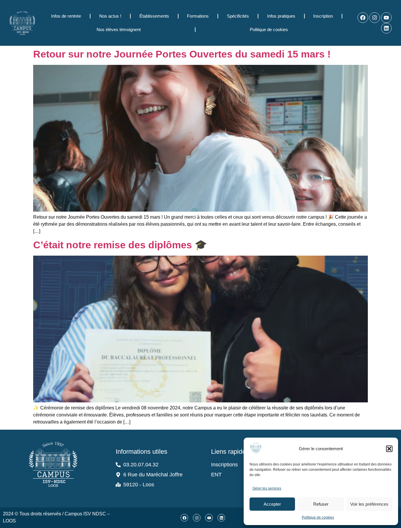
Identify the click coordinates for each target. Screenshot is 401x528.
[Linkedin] (386, 28)
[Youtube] (386, 17)
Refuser (320, 504)
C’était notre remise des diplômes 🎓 (120, 244)
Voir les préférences (369, 504)
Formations (198, 16)
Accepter (272, 504)
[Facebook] (363, 17)
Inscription (323, 16)
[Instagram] (374, 17)
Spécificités (238, 16)
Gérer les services (266, 488)
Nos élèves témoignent (119, 29)
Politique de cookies (318, 517)
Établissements (154, 16)
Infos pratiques (281, 16)
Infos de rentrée (66, 16)
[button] (389, 449)
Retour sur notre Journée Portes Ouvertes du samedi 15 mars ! (182, 54)
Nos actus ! (110, 16)
